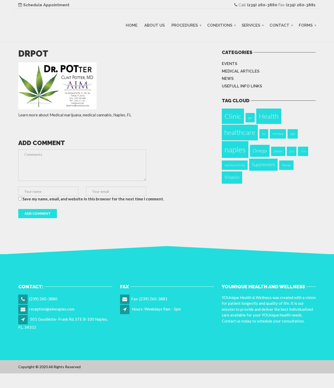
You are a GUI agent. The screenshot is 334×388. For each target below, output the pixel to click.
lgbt (292, 133)
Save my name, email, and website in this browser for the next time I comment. (93, 198)
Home (132, 25)
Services (251, 25)
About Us (154, 25)
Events (229, 63)
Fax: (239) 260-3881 (149, 298)
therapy (286, 165)
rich (303, 151)
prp (291, 151)
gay (250, 117)
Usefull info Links (242, 86)
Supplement (263, 164)
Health (269, 116)
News (228, 78)
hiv (264, 133)
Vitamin (232, 177)
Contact (279, 25)
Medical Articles (240, 71)
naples (235, 149)
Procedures (184, 25)
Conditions (219, 25)
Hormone (277, 133)
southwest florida (234, 165)
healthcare (239, 132)
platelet (278, 151)
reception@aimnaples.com (51, 309)
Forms (306, 25)
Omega (260, 150)
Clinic (232, 116)
